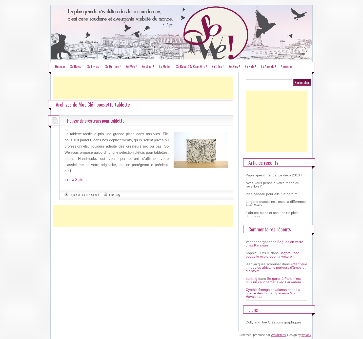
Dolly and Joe (256, 322)
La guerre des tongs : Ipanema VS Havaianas (273, 293)
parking (251, 279)
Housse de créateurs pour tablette (95, 120)
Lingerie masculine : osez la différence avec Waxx (276, 203)
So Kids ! (250, 66)
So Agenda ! (268, 66)
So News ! (76, 66)
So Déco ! (217, 66)
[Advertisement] (143, 87)
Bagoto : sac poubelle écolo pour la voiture (272, 254)
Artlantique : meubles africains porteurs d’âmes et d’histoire (276, 267)
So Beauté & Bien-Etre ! (191, 66)
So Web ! (131, 66)
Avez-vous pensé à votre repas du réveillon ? (272, 184)
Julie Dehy (114, 195)
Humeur (60, 66)
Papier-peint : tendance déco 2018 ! (274, 175)
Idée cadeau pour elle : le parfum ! (273, 194)
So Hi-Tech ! (113, 66)
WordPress (278, 335)
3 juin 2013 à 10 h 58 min (85, 195)
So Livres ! (93, 66)
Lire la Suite (76, 179)
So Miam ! (147, 66)
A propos (286, 66)
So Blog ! (234, 66)
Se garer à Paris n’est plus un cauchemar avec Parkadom (273, 280)
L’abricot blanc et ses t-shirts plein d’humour (272, 214)
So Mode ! (165, 66)
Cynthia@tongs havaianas (266, 290)
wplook (306, 335)
